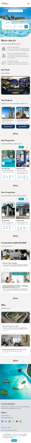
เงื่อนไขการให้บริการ (9, 437)
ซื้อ (21, 147)
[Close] (19, 440)
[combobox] (9, 26)
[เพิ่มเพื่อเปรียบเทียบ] (12, 109)
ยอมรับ (14, 440)
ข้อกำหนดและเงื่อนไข (6, 427)
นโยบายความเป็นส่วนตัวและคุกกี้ (9, 430)
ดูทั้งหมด (15, 133)
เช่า (27, 147)
